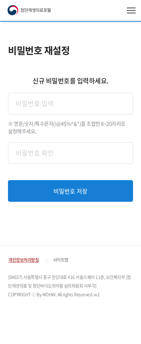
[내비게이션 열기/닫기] (131, 10)
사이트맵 (60, 260)
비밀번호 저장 (70, 191)
